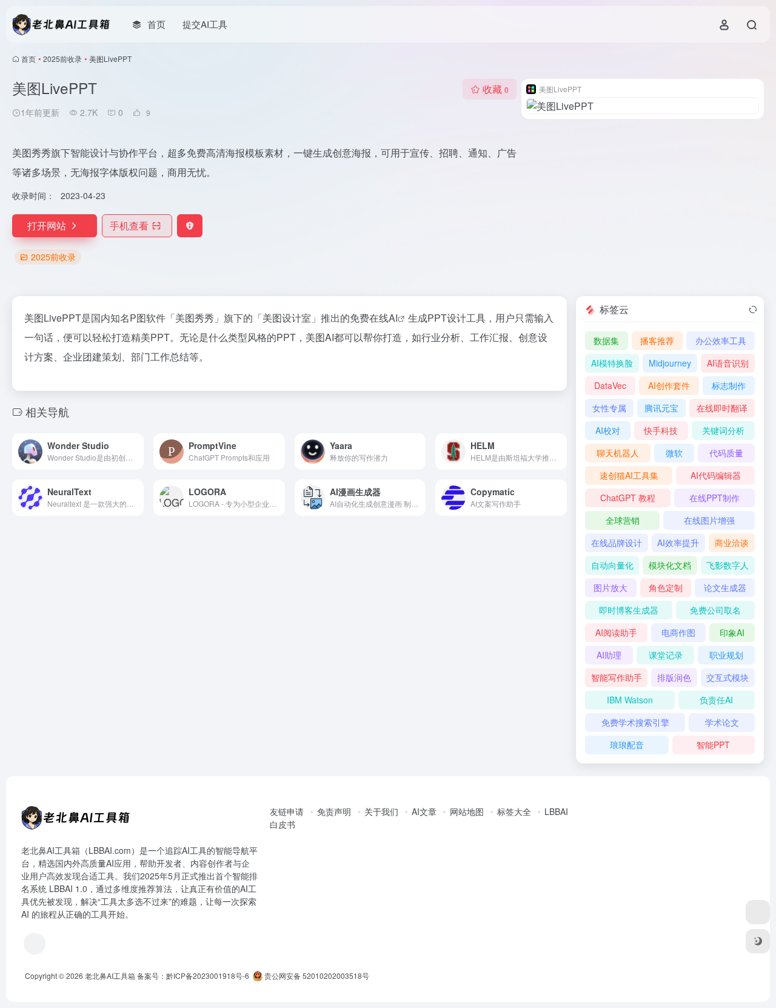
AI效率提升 (678, 542)
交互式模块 (727, 677)
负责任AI (716, 700)
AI (393, 318)
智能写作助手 (616, 677)
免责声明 (334, 811)
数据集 (606, 340)
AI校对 (607, 430)
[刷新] (753, 309)
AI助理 (609, 655)
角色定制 (666, 587)
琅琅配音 (627, 745)
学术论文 (722, 722)
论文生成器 (725, 587)
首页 (28, 58)
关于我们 (381, 811)
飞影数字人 (727, 565)
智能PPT (713, 745)
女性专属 (609, 408)
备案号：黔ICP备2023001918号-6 (193, 975)
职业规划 (726, 655)
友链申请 (287, 811)
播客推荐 (657, 340)
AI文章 (424, 811)
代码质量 (726, 453)
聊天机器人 (618, 453)
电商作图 (678, 632)
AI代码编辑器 (716, 475)
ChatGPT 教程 (627, 498)
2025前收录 (62, 58)
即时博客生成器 (628, 610)
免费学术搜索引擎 (635, 722)
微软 (674, 453)
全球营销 (623, 520)
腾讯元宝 (661, 408)
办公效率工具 (720, 340)
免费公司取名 (715, 610)
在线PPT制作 (714, 498)
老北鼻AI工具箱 (110, 975)
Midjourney (670, 363)
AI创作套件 (669, 385)
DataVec (610, 385)
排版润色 (674, 677)
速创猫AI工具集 (629, 475)
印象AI (732, 632)
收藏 (496, 89)
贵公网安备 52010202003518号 (316, 975)
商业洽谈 (732, 542)
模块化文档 (670, 565)
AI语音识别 (728, 363)
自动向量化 (612, 565)
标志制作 (729, 385)
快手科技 (661, 430)
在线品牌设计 (616, 542)
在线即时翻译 (722, 408)
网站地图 (467, 811)
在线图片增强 (709, 520)
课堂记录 (666, 655)
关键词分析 (723, 430)
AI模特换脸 (612, 363)
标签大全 (514, 811)
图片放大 (610, 587)
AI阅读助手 (616, 632)
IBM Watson (630, 700)
